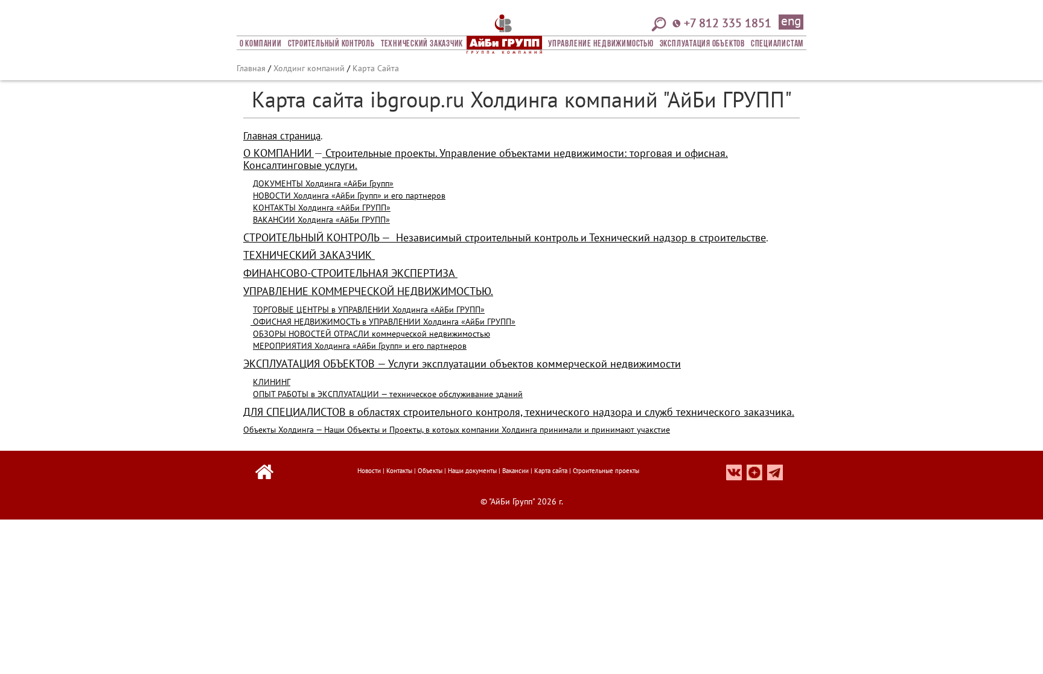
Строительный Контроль (331, 44)
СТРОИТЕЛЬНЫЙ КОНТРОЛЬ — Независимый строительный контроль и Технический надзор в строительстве (504, 237)
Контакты (399, 470)
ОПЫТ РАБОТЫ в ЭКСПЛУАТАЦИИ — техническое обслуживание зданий (388, 394)
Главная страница (282, 135)
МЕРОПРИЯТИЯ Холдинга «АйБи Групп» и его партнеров (360, 345)
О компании (261, 44)
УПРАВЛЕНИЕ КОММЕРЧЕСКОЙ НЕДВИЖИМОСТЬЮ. (368, 291)
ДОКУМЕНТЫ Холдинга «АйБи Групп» (323, 183)
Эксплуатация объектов (702, 44)
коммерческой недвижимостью (429, 333)
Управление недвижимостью (600, 44)
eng (791, 21)
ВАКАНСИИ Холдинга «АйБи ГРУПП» (321, 219)
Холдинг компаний (309, 68)
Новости (369, 470)
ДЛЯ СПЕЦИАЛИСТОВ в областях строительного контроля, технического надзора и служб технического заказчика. (518, 412)
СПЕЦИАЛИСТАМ (777, 44)
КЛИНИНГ (271, 382)
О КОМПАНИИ (277, 153)
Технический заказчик (422, 44)
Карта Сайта (375, 68)
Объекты (430, 470)
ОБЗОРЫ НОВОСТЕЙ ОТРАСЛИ (311, 333)
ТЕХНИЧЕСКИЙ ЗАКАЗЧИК (309, 255)
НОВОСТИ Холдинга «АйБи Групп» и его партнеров (349, 195)
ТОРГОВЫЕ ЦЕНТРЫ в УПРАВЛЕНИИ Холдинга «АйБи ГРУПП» (369, 309)
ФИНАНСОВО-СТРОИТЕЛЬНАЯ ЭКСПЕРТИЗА (350, 273)
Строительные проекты (606, 470)
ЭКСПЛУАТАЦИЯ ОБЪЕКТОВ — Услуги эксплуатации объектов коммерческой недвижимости (462, 363)
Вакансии (515, 470)
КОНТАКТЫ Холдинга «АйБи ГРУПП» (322, 207)
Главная (251, 68)
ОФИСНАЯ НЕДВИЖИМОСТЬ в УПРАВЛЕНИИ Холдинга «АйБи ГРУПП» (382, 321)
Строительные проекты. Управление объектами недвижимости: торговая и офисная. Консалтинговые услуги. (485, 159)
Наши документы (472, 470)
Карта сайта (550, 470)
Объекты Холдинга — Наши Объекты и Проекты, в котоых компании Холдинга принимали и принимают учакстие (456, 429)
